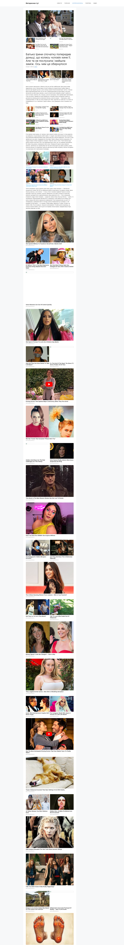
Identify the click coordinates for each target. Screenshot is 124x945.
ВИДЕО (95, 3)
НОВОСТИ (59, 3)
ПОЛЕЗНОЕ (67, 3)
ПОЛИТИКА (88, 3)
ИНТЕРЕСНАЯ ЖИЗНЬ (77, 3)
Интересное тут (32, 3)
